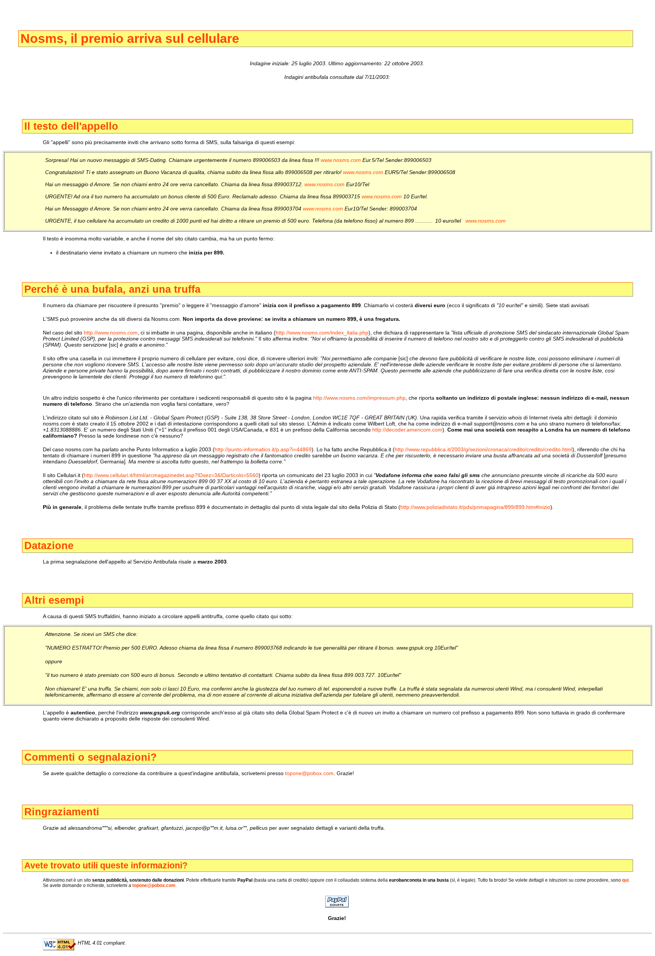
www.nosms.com (341, 160)
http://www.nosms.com (111, 333)
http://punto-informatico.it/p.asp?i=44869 (263, 449)
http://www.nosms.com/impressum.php (359, 398)
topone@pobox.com (309, 773)
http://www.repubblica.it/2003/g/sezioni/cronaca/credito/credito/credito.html (483, 449)
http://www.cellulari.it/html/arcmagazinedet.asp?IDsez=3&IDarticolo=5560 (171, 475)
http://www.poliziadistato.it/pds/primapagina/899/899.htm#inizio (475, 507)
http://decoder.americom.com (407, 430)
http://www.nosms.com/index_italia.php (322, 333)
